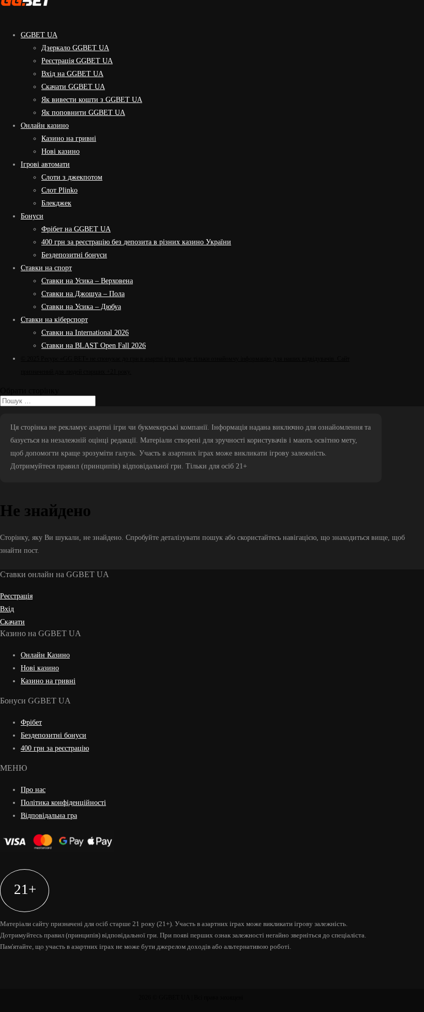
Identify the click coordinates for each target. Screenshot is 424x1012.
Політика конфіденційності (63, 802)
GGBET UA (39, 35)
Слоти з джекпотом (71, 177)
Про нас (33, 790)
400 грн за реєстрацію (55, 748)
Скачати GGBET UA (73, 87)
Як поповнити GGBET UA (83, 112)
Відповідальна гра (49, 815)
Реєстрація (16, 596)
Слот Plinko (59, 190)
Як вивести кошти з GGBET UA (91, 100)
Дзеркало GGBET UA (75, 48)
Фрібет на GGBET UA (76, 229)
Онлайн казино (45, 125)
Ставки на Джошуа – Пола (83, 294)
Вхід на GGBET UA (72, 74)
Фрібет (31, 722)
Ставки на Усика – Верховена (87, 281)
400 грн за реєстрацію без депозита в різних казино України (136, 242)
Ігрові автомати (45, 164)
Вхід (7, 609)
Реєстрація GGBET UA (77, 61)
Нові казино (60, 151)
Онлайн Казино (45, 655)
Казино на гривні (68, 138)
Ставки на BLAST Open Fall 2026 (93, 345)
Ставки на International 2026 (85, 332)
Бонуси (32, 216)
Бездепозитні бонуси (74, 255)
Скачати (12, 622)
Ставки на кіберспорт (54, 320)
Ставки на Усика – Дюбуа (81, 307)
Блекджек (56, 203)
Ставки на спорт (46, 268)
